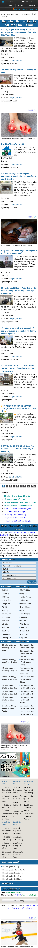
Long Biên (6, 604)
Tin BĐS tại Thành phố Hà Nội (15, 515)
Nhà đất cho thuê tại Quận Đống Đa (17, 509)
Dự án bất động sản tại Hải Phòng (17, 830)
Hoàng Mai (24, 600)
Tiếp (33, 486)
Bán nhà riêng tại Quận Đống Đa (17, 496)
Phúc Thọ (5, 627)
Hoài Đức (5, 621)
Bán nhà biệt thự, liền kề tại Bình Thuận (9, 708)
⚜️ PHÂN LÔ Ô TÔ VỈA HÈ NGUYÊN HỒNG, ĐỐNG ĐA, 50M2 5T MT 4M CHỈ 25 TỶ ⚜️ (18, 408)
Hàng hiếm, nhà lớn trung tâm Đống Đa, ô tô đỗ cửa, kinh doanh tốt (19, 252)
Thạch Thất (24, 631)
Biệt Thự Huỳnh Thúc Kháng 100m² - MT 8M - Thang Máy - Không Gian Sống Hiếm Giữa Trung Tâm (18, 32)
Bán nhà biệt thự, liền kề (20, 14)
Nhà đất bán (12, 2)
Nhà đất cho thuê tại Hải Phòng (17, 845)
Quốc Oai (23, 627)
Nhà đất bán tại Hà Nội (17, 797)
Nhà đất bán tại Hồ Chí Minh (6, 798)
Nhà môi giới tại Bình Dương (12, 873)
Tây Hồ (4, 607)
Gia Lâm (23, 617)
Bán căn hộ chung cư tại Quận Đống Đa (20, 502)
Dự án (10, 5)
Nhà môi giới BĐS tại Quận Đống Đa (17, 521)
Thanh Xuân (24, 607)
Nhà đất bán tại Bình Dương (28, 798)
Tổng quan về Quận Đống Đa (15, 518)
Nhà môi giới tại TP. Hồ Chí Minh (14, 870)
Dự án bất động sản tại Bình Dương (28, 790)
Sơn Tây (5, 610)
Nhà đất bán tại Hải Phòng (18, 838)
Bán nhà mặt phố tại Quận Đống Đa (18, 505)
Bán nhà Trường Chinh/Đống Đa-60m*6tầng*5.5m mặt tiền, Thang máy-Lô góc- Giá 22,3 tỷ (18, 176)
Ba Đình (5, 590)
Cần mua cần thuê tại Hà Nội (18, 813)
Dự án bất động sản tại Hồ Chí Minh (6, 790)
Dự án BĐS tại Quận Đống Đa (15, 512)
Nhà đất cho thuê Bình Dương (28, 807)
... (28, 486)
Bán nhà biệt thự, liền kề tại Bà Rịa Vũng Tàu (27, 670)
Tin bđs (20, 5)
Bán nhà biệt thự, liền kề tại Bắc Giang (27, 679)
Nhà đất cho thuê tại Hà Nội (17, 805)
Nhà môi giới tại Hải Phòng (12, 879)
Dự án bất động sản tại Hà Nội (17, 790)
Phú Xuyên (24, 624)
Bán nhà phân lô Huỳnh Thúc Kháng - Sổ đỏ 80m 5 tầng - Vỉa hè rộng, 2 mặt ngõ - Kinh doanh (18, 291)
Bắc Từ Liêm (25, 590)
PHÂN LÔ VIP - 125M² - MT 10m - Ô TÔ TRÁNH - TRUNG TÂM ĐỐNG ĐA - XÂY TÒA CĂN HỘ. (17, 368)
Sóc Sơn (5, 631)
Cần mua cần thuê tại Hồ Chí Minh (7, 816)
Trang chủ (5, 14)
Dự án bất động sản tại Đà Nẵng (6, 830)
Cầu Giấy (5, 593)
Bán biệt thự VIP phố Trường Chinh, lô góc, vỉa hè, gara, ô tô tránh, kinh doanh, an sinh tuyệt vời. (18, 331)
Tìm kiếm (31, 5)
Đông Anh (6, 617)
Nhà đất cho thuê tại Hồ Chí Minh (6, 807)
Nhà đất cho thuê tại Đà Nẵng (6, 845)
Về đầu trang (19, 901)
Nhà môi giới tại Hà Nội (10, 867)
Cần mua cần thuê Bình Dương (29, 816)
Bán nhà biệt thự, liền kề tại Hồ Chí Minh (9, 647)
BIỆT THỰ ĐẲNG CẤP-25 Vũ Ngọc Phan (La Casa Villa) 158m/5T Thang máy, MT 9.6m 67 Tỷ (18, 449)
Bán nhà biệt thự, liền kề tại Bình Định (9, 699)
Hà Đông (5, 597)
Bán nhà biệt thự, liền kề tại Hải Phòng (27, 662)
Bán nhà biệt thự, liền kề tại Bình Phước (27, 699)
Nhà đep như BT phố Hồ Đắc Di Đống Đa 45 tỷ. (18, 71)
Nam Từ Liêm (25, 604)
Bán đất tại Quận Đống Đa (14, 499)
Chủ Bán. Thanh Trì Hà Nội (12, 144)
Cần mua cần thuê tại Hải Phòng (18, 854)
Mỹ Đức (5, 624)
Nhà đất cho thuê (28, 2)
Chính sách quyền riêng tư (21, 908)
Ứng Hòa (23, 638)
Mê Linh (23, 621)
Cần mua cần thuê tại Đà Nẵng (7, 854)
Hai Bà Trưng (25, 597)
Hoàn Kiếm (6, 600)
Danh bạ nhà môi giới (11, 862)
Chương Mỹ (6, 614)
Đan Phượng (25, 614)
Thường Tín (6, 638)
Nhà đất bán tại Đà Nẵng (6, 838)
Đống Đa (4, 17)
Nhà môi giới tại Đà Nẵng (11, 876)
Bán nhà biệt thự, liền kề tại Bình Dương (27, 653)
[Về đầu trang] (35, 945)
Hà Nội (33, 14)
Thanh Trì (24, 634)
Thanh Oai (6, 634)
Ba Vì (22, 610)
